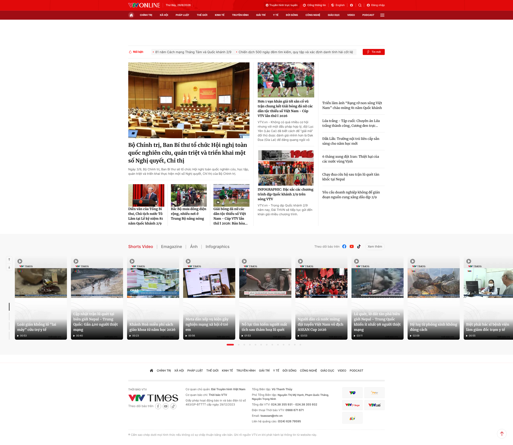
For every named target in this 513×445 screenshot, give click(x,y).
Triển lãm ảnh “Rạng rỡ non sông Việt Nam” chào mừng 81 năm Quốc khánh (352, 105)
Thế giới (202, 14)
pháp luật (182, 14)
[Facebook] (344, 246)
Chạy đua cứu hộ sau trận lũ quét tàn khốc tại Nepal (350, 177)
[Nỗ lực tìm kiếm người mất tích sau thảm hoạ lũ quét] (265, 298)
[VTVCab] (375, 405)
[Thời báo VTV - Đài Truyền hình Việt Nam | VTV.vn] (144, 5)
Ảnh (194, 246)
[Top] (502, 434)
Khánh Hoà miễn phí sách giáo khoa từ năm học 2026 (152, 327)
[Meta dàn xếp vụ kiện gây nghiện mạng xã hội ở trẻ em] (209, 298)
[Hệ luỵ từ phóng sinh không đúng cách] (434, 298)
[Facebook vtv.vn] (353, 5)
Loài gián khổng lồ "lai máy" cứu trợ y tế (36, 327)
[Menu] (382, 15)
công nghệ (313, 14)
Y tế (275, 14)
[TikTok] (358, 246)
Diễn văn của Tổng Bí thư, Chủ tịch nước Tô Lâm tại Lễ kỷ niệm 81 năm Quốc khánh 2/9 (145, 216)
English (340, 5)
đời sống (292, 14)
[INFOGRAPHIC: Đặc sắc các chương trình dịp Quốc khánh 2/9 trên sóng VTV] (286, 168)
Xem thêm (375, 246)
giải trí (261, 14)
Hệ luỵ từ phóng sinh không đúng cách (433, 327)
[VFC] (352, 392)
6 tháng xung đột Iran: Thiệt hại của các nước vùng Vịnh (350, 159)
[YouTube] (351, 246)
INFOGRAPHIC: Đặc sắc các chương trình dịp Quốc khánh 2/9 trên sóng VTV (285, 194)
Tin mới (376, 52)
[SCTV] (352, 418)
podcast (368, 14)
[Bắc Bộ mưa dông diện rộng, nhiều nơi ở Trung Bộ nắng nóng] (189, 195)
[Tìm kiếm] (361, 5)
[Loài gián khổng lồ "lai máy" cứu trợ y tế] (41, 298)
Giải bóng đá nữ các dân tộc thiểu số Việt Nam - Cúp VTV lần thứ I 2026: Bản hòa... (230, 216)
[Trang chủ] (131, 15)
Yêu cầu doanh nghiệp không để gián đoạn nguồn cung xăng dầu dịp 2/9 (351, 194)
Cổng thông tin (316, 5)
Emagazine (171, 246)
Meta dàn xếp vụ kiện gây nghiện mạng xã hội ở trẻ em (207, 324)
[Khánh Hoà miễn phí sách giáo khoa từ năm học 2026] (153, 298)
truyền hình (240, 14)
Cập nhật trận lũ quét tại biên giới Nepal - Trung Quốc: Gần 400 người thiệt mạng (95, 322)
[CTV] (352, 405)
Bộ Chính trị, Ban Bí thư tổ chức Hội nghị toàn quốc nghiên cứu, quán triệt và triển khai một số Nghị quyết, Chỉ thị (187, 153)
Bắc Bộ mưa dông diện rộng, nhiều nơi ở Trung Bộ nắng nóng (188, 214)
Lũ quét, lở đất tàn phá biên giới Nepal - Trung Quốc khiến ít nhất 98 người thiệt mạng (377, 322)
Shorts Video (140, 246)
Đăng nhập (378, 5)
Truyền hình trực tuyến (283, 5)
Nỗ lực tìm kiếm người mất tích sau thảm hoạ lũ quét (264, 327)
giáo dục (334, 14)
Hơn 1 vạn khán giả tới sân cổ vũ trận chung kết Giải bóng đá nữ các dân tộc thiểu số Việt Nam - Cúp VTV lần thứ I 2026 (285, 109)
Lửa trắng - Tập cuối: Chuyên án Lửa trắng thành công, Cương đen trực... (351, 123)
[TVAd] (375, 392)
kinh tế (220, 14)
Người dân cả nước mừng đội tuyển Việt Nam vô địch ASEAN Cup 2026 (320, 324)
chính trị (146, 14)
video (351, 14)
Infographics (217, 246)
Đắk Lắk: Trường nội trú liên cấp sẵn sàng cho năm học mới (350, 141)
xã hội (164, 14)
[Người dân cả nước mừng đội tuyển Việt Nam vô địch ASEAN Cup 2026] (321, 298)
